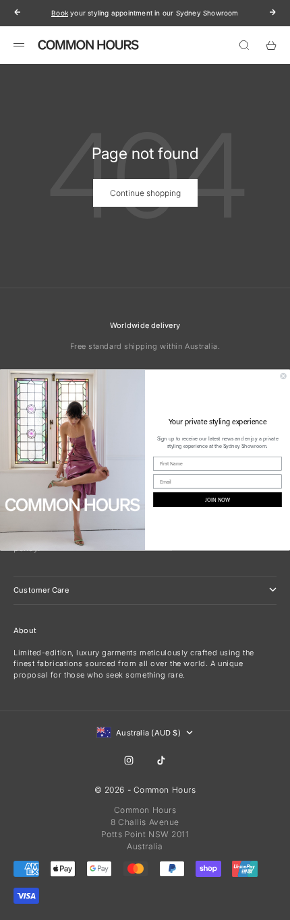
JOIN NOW (217, 499)
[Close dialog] (283, 376)
